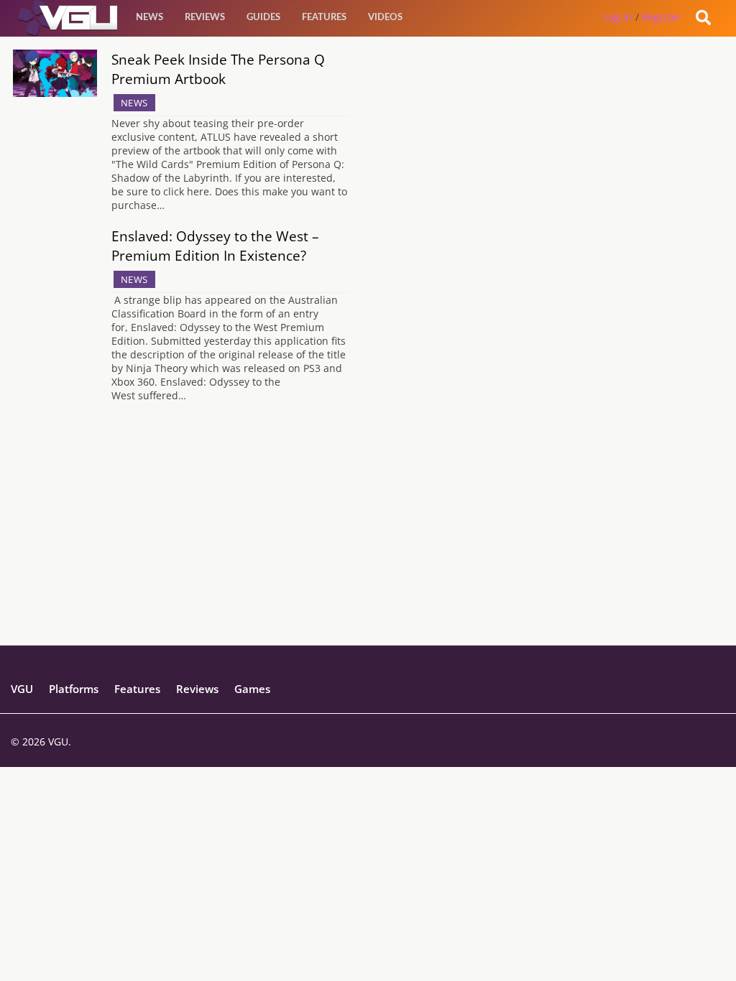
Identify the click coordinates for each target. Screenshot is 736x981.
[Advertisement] (368, 544)
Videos (385, 17)
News (149, 17)
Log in (618, 17)
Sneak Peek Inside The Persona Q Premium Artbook (218, 69)
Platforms (73, 689)
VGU (22, 689)
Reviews (205, 17)
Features (324, 17)
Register (661, 17)
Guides (263, 17)
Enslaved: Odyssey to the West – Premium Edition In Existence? (215, 245)
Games (252, 689)
